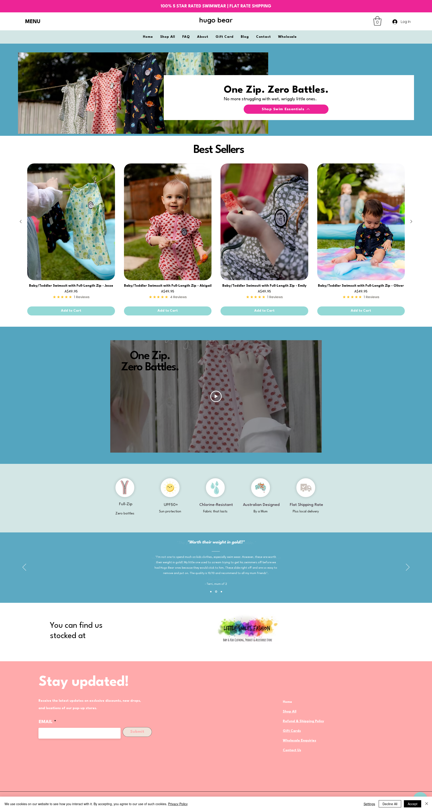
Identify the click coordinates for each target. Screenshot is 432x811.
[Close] (426, 803)
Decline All (389, 804)
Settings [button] (369, 804)
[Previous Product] (20, 221)
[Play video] (216, 396)
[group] (216, 239)
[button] (35, 22)
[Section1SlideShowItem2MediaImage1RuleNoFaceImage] (216, 592)
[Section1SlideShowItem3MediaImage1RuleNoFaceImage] (221, 591)
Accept (412, 804)
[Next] (408, 567)
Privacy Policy (178, 804)
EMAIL (46, 722)
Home (287, 702)
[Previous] (24, 567)
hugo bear (216, 20)
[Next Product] (411, 221)
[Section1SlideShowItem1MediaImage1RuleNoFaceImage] (211, 591)
